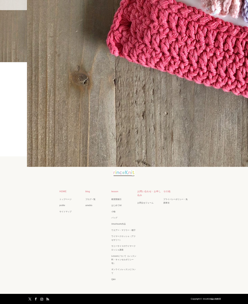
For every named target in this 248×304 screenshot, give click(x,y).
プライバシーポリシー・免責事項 (175, 201)
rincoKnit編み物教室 (212, 299)
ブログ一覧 (90, 199)
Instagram (41, 298)
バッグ (114, 218)
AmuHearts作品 (118, 224)
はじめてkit (116, 205)
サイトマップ (65, 211)
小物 (113, 211)
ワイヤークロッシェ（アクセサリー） (123, 238)
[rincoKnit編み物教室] (124, 174)
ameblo (88, 205)
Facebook (35, 298)
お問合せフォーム (145, 203)
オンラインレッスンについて (123, 271)
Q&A (113, 279)
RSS (47, 298)
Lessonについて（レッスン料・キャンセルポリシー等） (123, 259)
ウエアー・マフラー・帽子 (123, 230)
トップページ (65, 199)
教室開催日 (116, 199)
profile (62, 205)
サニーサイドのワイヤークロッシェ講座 (123, 248)
